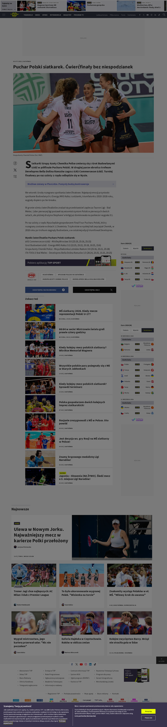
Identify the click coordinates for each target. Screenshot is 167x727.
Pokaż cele (148, 718)
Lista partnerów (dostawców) (85, 716)
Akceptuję (148, 711)
